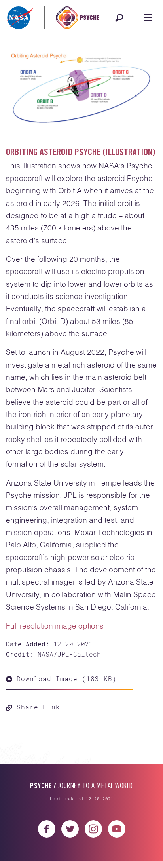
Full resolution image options (55, 626)
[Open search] (119, 18)
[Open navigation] (148, 18)
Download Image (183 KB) (64, 678)
